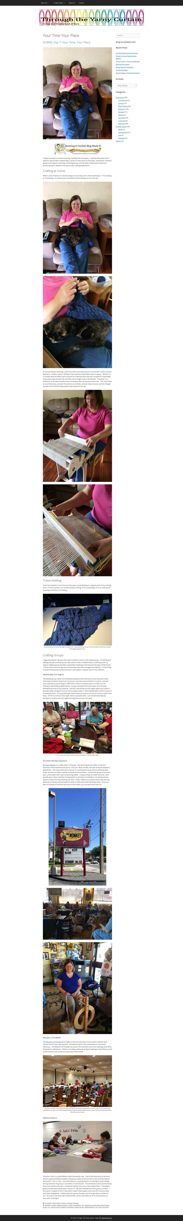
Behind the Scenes (122, 64)
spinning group (55, 1207)
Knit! (49, 681)
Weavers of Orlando (53, 1042)
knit (83, 1205)
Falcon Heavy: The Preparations (128, 73)
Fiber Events (57, 1203)
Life (119, 135)
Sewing (121, 115)
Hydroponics (123, 132)
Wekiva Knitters (89, 1207)
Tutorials (121, 121)
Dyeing (121, 103)
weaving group (79, 1207)
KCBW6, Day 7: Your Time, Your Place (66, 42)
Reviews (121, 112)
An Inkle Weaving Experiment (127, 53)
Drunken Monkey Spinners (59, 1205)
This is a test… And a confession (128, 61)
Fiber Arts (44, 3)
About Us (72, 3)
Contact (81, 3)
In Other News (58, 3)
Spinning (69, 1203)
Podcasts (121, 138)
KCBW (70, 1205)
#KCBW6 (48, 1205)
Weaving (75, 1203)
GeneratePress (107, 1218)
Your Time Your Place (102, 1207)
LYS (49, 1207)
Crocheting (48, 1203)
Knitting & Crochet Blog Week (94, 1205)
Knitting (63, 1203)
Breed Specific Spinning (124, 67)
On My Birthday (122, 70)
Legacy (118, 141)
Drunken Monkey (49, 765)
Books (120, 129)
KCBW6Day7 (77, 1205)
